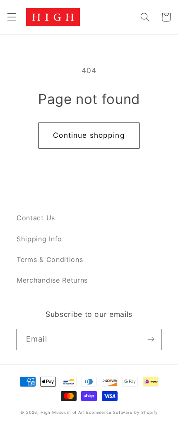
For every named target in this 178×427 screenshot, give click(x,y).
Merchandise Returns (52, 280)
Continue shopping (89, 135)
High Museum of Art (63, 412)
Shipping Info (39, 239)
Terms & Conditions (50, 259)
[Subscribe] (150, 339)
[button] (11, 17)
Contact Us (36, 218)
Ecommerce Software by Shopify (121, 412)
